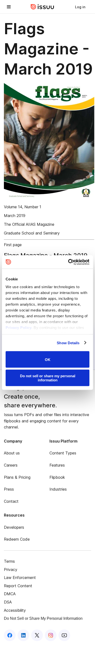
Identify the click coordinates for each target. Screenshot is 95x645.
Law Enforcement (20, 577)
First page (13, 244)
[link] (80, 7)
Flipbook (57, 477)
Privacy (10, 569)
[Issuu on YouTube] (64, 635)
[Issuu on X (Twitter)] (37, 635)
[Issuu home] (42, 6)
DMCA (10, 593)
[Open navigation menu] (9, 7)
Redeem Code (17, 539)
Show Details (68, 343)
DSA (8, 602)
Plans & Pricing (17, 477)
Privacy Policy (18, 327)
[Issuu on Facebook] (10, 635)
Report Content (18, 585)
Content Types (62, 453)
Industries (58, 489)
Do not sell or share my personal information (47, 378)
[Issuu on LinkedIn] (23, 635)
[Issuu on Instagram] (51, 635)
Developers (14, 527)
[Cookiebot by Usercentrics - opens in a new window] (68, 262)
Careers (11, 465)
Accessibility (15, 610)
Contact (11, 501)
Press (9, 489)
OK (47, 359)
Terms (9, 561)
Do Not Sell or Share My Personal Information (43, 618)
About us (12, 453)
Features (57, 465)
